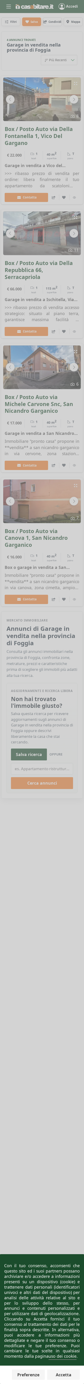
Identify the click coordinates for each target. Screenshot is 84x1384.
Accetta (63, 1374)
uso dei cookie (63, 1356)
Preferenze (28, 1374)
